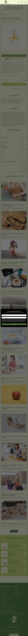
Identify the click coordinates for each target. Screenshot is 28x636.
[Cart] (22, 2)
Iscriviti (14, 324)
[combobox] (3, 317)
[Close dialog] (26, 309)
